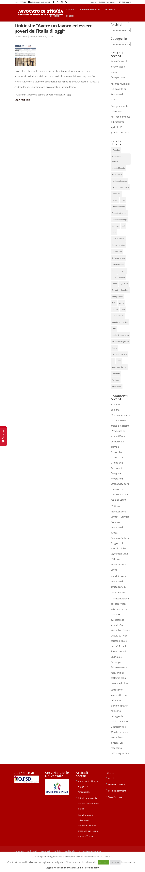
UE (113, 361)
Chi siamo (55, 10)
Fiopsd (114, 283)
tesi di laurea (118, 592)
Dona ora (3, 434)
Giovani (115, 290)
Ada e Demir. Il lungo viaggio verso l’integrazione (88, 786)
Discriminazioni (118, 264)
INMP (114, 303)
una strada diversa (119, 367)
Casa (123, 200)
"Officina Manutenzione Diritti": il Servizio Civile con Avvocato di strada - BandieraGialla (120, 522)
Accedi (111, 778)
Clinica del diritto (118, 206)
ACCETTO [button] (103, 862)
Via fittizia (115, 380)
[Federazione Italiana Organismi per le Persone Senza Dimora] (26, 782)
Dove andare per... (119, 271)
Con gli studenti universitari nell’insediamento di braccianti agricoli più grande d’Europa (88, 825)
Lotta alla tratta (118, 316)
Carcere (115, 200)
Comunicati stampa (119, 213)
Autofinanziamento (119, 181)
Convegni (115, 226)
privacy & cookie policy (90, 851)
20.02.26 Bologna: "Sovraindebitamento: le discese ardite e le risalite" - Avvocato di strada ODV (121, 420)
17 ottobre (116, 150)
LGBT (123, 309)
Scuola (114, 348)
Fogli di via (124, 283)
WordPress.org (115, 797)
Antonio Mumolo (118, 168)
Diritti (114, 232)
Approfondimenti (88, 10)
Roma (50, 36)
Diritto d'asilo (117, 251)
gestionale (70, 851)
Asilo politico (117, 174)
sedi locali (32, 851)
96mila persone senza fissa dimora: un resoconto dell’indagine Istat (120, 742)
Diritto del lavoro (118, 258)
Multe (114, 328)
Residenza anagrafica (120, 341)
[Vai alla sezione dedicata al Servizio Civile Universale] (57, 794)
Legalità (115, 309)
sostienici (45, 851)
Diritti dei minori (118, 238)
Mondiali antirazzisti (120, 322)
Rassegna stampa (37, 36)
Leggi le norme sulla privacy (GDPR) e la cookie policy (72, 867)
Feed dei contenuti (117, 784)
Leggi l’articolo (22, 99)
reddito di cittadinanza (120, 335)
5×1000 (102, 2)
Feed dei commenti (117, 790)
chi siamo (19, 851)
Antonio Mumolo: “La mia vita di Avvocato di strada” (88, 803)
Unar (119, 361)
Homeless (124, 290)
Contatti (70, 16)
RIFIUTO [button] (115, 862)
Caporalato (116, 194)
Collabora (108, 10)
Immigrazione (117, 296)
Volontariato (116, 386)
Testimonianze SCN (119, 354)
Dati (123, 226)
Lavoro (121, 303)
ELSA (114, 277)
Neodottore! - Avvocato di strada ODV (118, 581)
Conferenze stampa (119, 219)
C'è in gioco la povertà (120, 187)
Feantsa (122, 277)
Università (116, 373)
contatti (93, 2)
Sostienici (54, 16)
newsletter (111, 2)
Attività (70, 10)
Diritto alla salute (118, 245)
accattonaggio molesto (117, 159)
